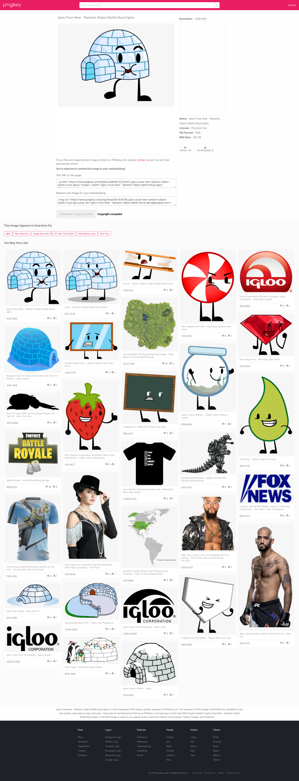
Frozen (169, 737)
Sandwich (83, 741)
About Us (197, 773)
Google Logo (111, 759)
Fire (192, 741)
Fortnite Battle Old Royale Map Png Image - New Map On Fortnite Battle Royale (148, 355)
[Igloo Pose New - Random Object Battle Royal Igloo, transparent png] (116, 65)
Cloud (193, 737)
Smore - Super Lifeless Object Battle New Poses (148, 283)
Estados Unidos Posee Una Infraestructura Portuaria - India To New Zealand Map (145, 572)
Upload (292, 5)
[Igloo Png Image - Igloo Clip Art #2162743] (33, 596)
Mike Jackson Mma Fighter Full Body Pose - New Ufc (265, 635)
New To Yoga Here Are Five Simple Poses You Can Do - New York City (31, 414)
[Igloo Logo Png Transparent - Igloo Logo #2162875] (149, 606)
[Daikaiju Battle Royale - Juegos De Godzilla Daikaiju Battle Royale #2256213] (208, 453)
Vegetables (84, 746)
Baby (169, 746)
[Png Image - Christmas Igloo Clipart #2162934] (91, 650)
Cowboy (170, 755)
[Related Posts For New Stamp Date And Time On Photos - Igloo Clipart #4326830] (33, 349)
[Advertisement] (116, 130)
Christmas (142, 737)
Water (216, 750)
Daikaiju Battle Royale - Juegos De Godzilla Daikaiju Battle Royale (203, 479)
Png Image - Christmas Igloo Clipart (83, 667)
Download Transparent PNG (76, 214)
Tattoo (216, 759)
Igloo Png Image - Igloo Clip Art (23, 611)
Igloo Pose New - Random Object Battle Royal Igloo (31, 310)
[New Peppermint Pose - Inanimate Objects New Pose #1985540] (208, 286)
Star (192, 750)
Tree (192, 755)
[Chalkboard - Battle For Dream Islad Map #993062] (149, 397)
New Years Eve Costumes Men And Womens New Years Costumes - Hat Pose (88, 566)
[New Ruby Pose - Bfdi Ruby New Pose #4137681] (266, 334)
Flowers (217, 741)
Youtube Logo (112, 746)
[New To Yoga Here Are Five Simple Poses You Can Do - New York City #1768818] (33, 401)
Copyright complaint (109, 214)
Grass (193, 746)
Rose (215, 746)
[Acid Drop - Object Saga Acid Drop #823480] (266, 414)
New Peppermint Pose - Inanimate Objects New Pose (206, 328)
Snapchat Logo (113, 755)
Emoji (215, 737)
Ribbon (216, 755)
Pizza (80, 737)
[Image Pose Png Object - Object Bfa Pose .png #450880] (208, 605)
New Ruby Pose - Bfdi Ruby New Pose (260, 359)
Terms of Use (233, 773)
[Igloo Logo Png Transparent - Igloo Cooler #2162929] (33, 638)
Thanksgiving (144, 746)
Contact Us (209, 773)
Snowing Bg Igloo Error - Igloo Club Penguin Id (89, 622)
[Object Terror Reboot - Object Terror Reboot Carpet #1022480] (208, 377)
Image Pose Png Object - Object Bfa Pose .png (205, 638)
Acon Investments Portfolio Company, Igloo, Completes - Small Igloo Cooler (263, 298)
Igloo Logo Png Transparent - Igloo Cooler (29, 655)
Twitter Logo (111, 741)
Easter (140, 755)
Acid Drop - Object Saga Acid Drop (258, 459)
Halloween (142, 741)
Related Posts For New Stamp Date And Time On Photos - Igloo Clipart (32, 377)
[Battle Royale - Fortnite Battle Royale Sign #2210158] (33, 453)
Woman (170, 750)
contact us (143, 159)
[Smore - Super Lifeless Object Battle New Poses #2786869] (149, 265)
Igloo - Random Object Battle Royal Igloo (86, 307)
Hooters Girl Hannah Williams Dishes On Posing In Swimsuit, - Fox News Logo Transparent (264, 507)
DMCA (221, 773)
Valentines (142, 750)
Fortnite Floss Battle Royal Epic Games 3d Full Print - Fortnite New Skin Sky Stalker (30, 568)
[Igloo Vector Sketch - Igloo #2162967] (149, 663)
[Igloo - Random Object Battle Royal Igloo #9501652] (91, 276)
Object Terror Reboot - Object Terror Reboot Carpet (204, 416)
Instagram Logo (113, 737)
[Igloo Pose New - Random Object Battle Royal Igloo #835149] (33, 277)
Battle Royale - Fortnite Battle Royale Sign (28, 480)
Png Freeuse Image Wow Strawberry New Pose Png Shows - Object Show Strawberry (89, 456)
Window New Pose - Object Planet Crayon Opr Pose (89, 364)
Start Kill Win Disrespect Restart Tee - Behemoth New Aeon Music (148, 490)
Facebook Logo (113, 750)
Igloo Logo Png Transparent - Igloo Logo (144, 627)
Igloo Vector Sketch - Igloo (137, 688)
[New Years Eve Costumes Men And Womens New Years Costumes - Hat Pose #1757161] (91, 517)
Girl (168, 741)
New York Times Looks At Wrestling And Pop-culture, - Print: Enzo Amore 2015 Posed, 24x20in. (205, 558)
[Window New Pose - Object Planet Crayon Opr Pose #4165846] (91, 340)
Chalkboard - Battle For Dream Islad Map (144, 426)
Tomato (81, 750)
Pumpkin (82, 755)
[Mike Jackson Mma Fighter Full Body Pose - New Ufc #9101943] (266, 577)
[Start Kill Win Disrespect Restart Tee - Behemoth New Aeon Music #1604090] (149, 463)
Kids (168, 759)
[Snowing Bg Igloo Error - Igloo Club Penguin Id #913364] (91, 601)
